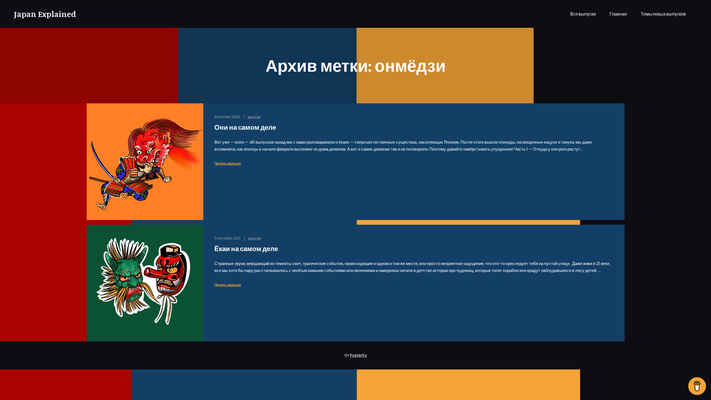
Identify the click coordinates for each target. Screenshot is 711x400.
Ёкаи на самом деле (246, 249)
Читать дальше (227, 163)
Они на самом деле (245, 127)
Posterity (358, 355)
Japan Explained (41, 14)
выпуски (254, 117)
